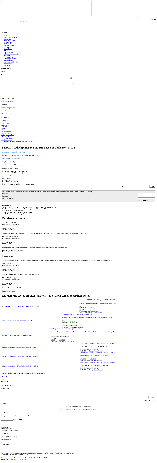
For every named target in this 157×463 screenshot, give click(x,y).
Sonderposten (8, 63)
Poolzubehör (8, 49)
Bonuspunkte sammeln (7, 138)
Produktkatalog (5, 136)
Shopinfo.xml (14, 459)
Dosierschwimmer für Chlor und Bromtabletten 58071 (77, 314)
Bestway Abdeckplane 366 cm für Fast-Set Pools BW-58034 (97, 343)
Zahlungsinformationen (7, 135)
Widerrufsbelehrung (6, 130)
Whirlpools (7, 47)
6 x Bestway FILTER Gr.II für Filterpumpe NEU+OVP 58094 (97, 300)
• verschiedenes (8, 60)
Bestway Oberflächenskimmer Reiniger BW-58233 (65, 329)
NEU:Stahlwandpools (10, 44)
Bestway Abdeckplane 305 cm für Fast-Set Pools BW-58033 (97, 352)
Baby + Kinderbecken (10, 37)
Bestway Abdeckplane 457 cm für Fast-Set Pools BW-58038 (97, 362)
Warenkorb (7, 23)
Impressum (4, 125)
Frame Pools (8, 42)
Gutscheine (4, 126)
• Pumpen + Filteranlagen (11, 54)
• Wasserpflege (8, 57)
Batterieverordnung (6, 131)
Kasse (6, 21)
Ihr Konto (7, 25)
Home (6, 26)
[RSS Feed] (24, 459)
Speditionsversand (6, 140)
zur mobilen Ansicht (36, 450)
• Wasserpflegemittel (10, 58)
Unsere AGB (5, 123)
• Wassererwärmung (10, 55)
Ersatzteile (7, 65)
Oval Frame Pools (9, 40)
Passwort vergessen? (149, 400)
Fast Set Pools (8, 39)
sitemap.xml (4, 459)
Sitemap (3, 128)
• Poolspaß (7, 50)
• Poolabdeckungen (10, 52)
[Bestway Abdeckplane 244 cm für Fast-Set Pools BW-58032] (20, 155)
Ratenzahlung (5, 133)
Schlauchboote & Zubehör (12, 62)
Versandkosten (5, 120)
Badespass (7, 36)
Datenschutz (4, 122)
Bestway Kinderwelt (10, 45)
